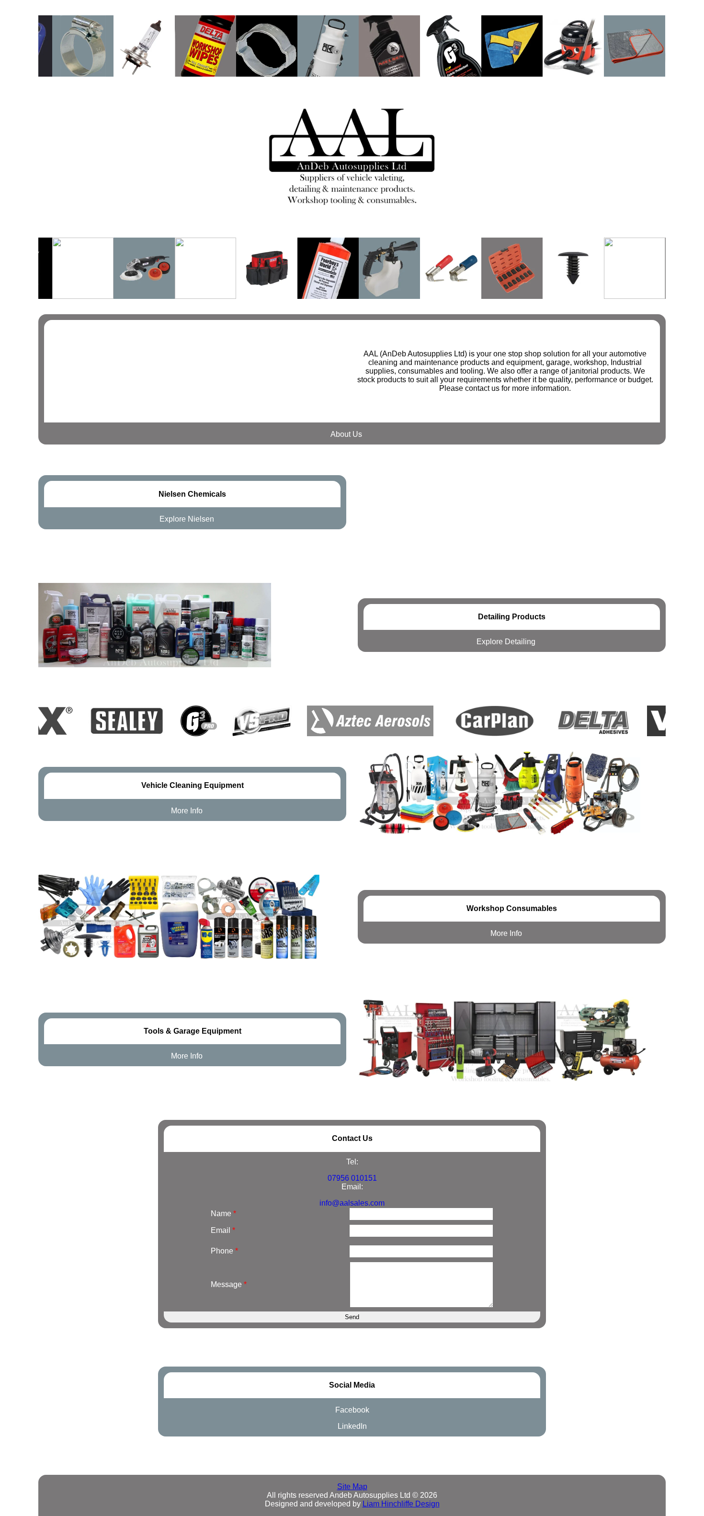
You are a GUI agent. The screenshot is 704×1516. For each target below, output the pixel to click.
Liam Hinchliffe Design (401, 1504)
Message (229, 1284)
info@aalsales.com (352, 1203)
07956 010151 (352, 1178)
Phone (224, 1251)
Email (223, 1230)
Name (223, 1213)
